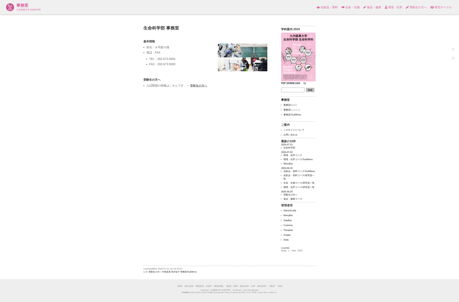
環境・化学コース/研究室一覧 (298, 187)
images (287, 235)
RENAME (218, 286)
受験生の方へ (418, 7)
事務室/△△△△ (292, 109)
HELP (272, 286)
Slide (286, 239)
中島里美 (166, 272)
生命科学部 (289, 147)
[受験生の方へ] (298, 80)
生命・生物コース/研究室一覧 (298, 183)
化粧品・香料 (329, 7)
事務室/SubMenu (292, 114)
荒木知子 (175, 272)
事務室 (22, 5)
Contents (288, 225)
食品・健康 (373, 7)
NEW (228, 286)
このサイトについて (293, 130)
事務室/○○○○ (290, 105)
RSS (280, 286)
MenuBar (288, 163)
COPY (209, 286)
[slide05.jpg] (243, 57)
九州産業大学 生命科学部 (220, 290)
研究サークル (443, 7)
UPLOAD (188, 286)
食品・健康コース (292, 199)
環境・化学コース (292, 155)
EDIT (180, 286)
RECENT (261, 286)
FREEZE (199, 286)
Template (288, 230)
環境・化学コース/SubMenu (298, 159)
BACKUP (244, 286)
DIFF (235, 286)
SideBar (287, 220)
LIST (253, 286)
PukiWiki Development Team (218, 292)
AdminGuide (289, 210)
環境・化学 (394, 7)
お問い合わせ (290, 134)
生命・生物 (352, 7)
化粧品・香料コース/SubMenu (299, 171)
